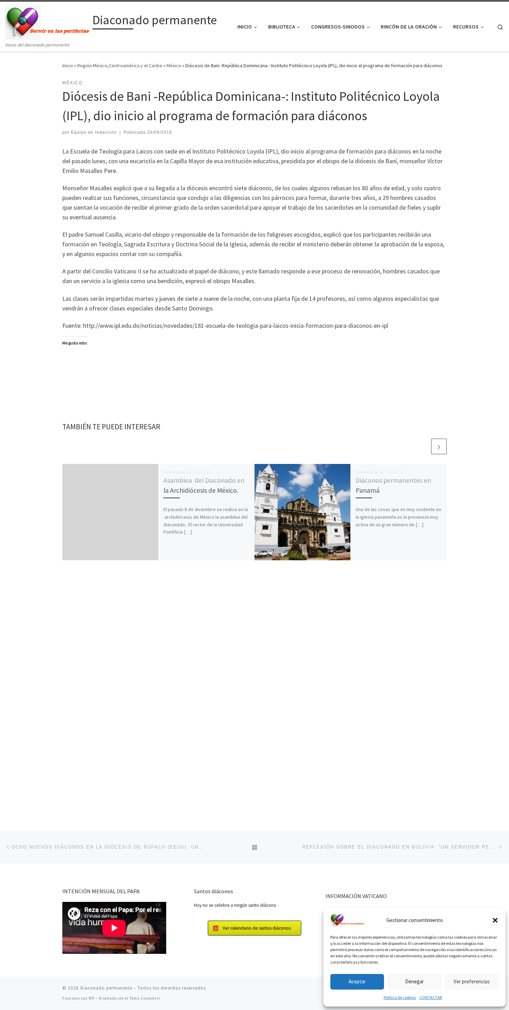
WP (92, 998)
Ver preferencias (472, 981)
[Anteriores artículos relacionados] (422, 446)
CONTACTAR (430, 997)
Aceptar (357, 981)
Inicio (67, 65)
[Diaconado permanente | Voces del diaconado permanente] (47, 21)
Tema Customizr (145, 998)
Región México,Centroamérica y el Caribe (119, 65)
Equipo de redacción (94, 132)
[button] (495, 920)
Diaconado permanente (106, 988)
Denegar (414, 981)
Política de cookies (400, 997)
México (174, 65)
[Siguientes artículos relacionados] (439, 446)
